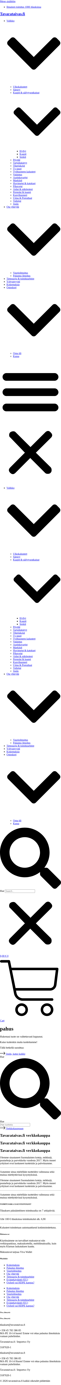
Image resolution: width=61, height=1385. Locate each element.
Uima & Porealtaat (22, 198)
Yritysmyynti (13, 281)
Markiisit (17, 180)
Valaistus (17, 174)
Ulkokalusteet (20, 86)
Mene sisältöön (7, 1)
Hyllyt (23, 151)
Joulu (16, 204)
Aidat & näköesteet (23, 189)
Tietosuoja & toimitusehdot (20, 278)
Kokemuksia (13, 284)
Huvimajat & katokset (24, 183)
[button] (30, 422)
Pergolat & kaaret (22, 192)
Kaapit (23, 154)
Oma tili (17, 353)
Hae (2, 891)
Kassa (16, 356)
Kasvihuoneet (20, 195)
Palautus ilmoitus (21, 275)
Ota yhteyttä (13, 1273)
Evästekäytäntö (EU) (17, 1279)
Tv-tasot (17, 168)
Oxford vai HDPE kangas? (20, 1282)
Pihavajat (17, 186)
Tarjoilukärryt (20, 162)
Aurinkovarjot (20, 177)
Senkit (23, 157)
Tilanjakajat (19, 165)
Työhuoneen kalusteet (24, 171)
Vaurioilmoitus (20, 272)
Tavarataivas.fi (12, 14)
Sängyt (16, 89)
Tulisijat (17, 201)
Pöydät (16, 160)
